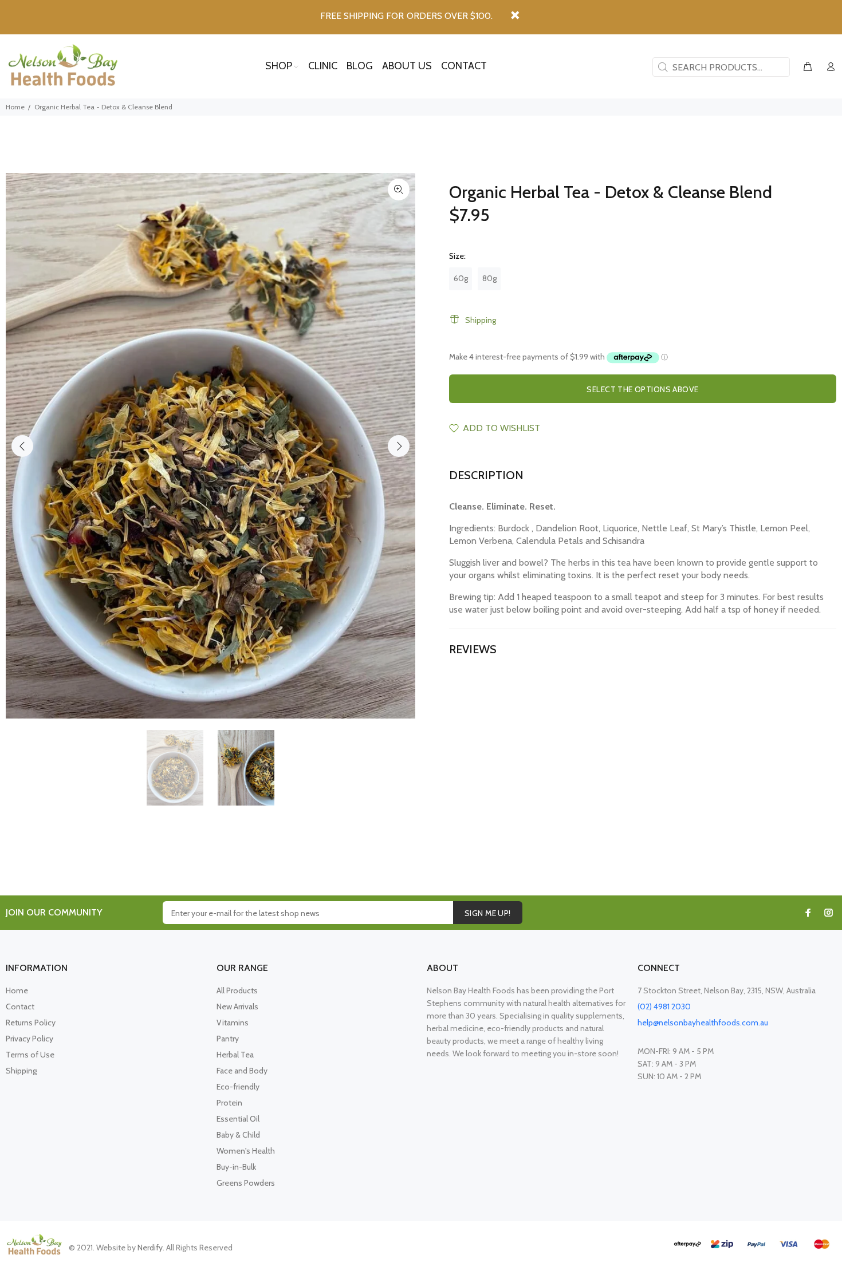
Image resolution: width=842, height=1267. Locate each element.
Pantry (228, 1038)
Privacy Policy (29, 1038)
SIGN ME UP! (488, 913)
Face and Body (242, 1070)
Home (15, 106)
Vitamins (233, 1022)
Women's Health (246, 1151)
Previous (22, 446)
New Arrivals (237, 1006)
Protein (229, 1103)
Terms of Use (30, 1054)
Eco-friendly (238, 1087)
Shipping (480, 320)
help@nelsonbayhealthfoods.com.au (703, 1022)
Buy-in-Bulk (236, 1167)
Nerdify (150, 1247)
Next (399, 446)
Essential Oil (238, 1119)
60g (461, 278)
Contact (20, 1006)
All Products (237, 990)
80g (489, 278)
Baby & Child (238, 1135)
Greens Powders (246, 1183)
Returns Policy (31, 1022)
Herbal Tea (235, 1054)
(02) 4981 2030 (664, 1006)
